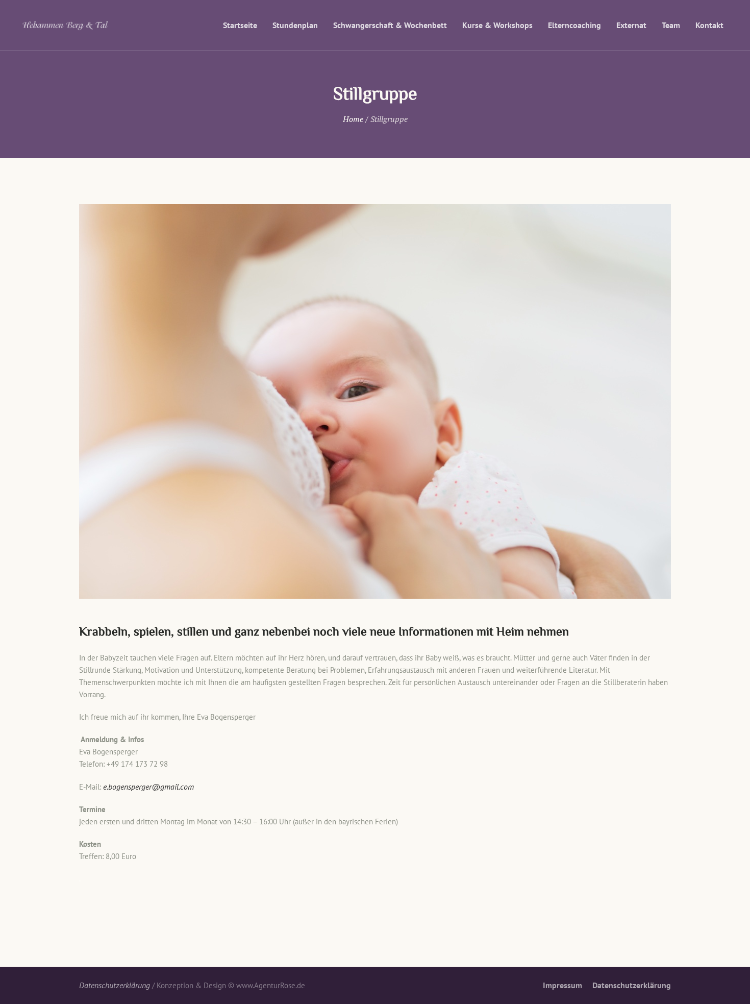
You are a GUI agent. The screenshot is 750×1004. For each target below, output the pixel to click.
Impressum (562, 985)
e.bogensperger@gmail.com (148, 786)
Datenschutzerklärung (631, 985)
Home (353, 119)
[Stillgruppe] (375, 401)
